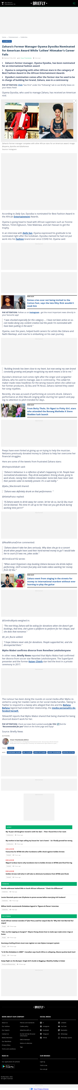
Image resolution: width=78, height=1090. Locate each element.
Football (9, 855)
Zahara (10, 748)
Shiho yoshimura (54, 752)
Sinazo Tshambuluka (26, 58)
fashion (20, 238)
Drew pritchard (40, 752)
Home (4, 37)
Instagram (34, 312)
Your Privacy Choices (41, 1089)
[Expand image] (75, 101)
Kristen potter (68, 752)
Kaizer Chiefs (36, 661)
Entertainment (13, 37)
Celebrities (24, 37)
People (4, 926)
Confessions (10, 835)
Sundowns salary (14, 752)
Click (20, 85)
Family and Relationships (8, 964)
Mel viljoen (27, 752)
